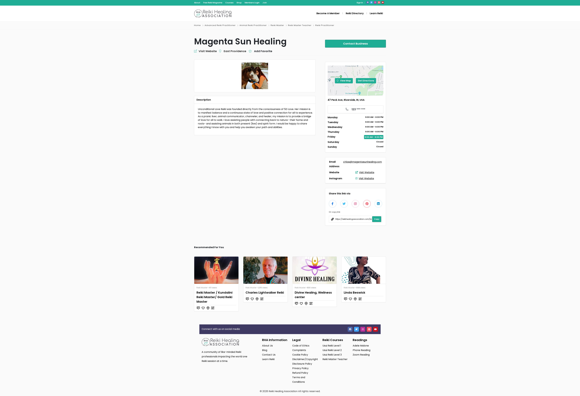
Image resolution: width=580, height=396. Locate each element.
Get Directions (366, 80)
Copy (376, 219)
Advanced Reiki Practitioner (220, 25)
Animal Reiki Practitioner (253, 25)
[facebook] (367, 2)
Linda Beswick (354, 292)
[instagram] (375, 2)
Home (197, 25)
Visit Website (366, 172)
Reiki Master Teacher (299, 25)
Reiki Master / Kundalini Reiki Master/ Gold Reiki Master (214, 297)
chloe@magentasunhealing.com (362, 162)
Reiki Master (277, 25)
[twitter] (371, 2)
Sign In (360, 2)
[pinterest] (379, 2)
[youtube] (383, 2)
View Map (345, 80)
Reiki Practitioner (324, 25)
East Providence (235, 51)
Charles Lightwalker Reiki (265, 292)
